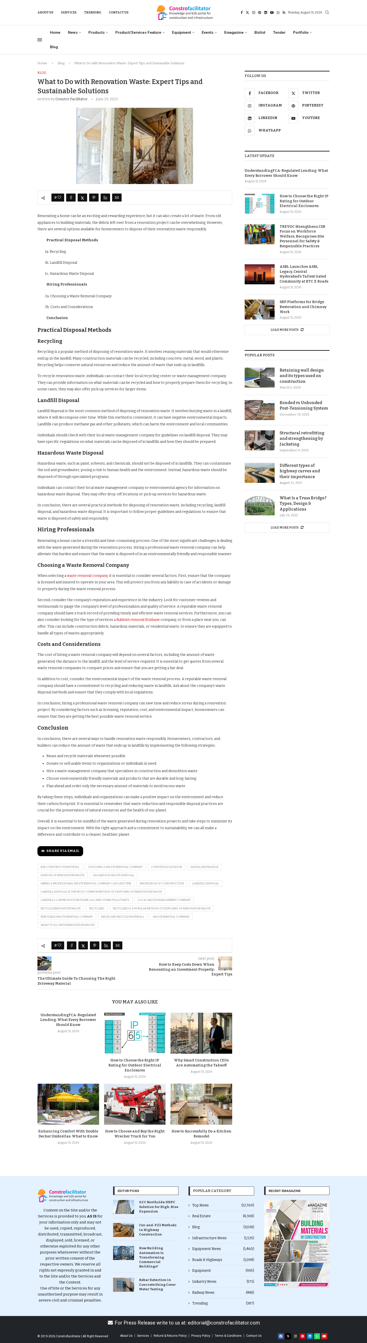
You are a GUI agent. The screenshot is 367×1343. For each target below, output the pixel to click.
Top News (223, 1205)
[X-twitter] (288, 1336)
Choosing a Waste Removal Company (115, 867)
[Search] (327, 13)
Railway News (223, 1292)
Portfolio (301, 32)
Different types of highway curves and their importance (300, 471)
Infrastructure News (223, 1238)
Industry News (223, 1281)
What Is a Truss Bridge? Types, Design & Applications (303, 504)
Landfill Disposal (205, 883)
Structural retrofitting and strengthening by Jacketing (302, 439)
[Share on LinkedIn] (105, 198)
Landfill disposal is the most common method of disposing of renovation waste (101, 891)
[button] (270, 1244)
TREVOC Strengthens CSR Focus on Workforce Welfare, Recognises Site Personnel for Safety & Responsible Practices (302, 236)
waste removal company (87, 576)
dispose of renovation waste (62, 875)
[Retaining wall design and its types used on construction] (260, 378)
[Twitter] (247, 13)
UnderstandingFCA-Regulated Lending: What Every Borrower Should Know (68, 1020)
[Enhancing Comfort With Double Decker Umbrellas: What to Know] (68, 1104)
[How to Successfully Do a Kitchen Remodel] (201, 1104)
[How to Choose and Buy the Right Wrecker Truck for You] (135, 1104)
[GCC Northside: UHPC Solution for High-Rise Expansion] (123, 1207)
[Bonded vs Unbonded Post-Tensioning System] (260, 410)
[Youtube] (272, 13)
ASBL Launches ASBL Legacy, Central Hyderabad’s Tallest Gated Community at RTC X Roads (304, 274)
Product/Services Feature (138, 32)
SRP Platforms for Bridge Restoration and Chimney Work (303, 307)
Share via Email (62, 851)
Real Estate (223, 1216)
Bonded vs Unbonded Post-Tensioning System (304, 405)
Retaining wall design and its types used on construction (302, 376)
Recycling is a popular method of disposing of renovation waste (161, 908)
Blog (54, 47)
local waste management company (164, 900)
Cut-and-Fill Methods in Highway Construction (158, 1229)
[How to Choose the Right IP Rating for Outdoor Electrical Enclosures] (135, 1033)
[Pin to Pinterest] (94, 198)
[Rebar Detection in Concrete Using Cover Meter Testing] (123, 1285)
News (73, 32)
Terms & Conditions (228, 1335)
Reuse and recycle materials (122, 916)
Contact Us (119, 12)
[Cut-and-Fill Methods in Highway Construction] (123, 1230)
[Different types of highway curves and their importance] (260, 473)
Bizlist (259, 32)
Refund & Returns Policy (170, 1335)
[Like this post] (59, 198)
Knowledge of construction (162, 883)
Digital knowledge (204, 867)
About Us (45, 12)
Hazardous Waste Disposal (113, 875)
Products (96, 32)
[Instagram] (253, 13)
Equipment (181, 32)
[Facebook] (241, 13)
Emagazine (234, 32)
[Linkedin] (265, 13)
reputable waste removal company (67, 916)
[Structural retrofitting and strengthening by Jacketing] (260, 440)
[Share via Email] (117, 198)
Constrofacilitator (166, 867)
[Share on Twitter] (82, 198)
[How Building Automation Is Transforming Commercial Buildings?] (123, 1253)
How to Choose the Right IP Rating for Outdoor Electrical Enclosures (134, 1065)
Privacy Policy (200, 1335)
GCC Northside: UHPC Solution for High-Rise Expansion (158, 1206)
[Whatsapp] (278, 13)
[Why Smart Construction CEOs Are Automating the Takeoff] (201, 1033)
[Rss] (284, 13)
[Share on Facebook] (71, 198)
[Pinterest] (259, 13)
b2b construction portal (60, 867)
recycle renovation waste (61, 908)
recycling (96, 908)
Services (69, 12)
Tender (279, 32)
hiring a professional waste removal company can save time (86, 883)
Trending (92, 12)
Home (55, 32)
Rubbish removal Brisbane (138, 620)
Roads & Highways (223, 1260)
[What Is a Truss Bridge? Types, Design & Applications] (260, 505)
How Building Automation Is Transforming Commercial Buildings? (151, 1257)
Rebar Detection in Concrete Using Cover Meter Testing (157, 1284)
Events (207, 32)
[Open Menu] (39, 40)
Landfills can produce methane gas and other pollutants (85, 900)
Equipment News (223, 1249)
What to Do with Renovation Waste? (68, 925)
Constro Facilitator (71, 99)
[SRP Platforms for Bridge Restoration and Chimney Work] (260, 310)
